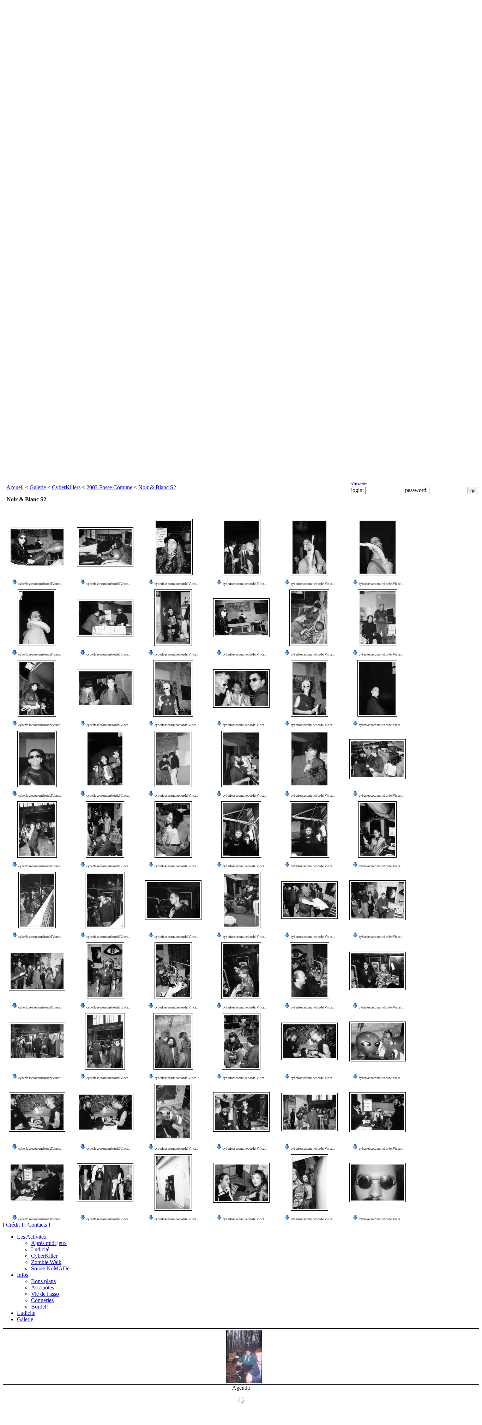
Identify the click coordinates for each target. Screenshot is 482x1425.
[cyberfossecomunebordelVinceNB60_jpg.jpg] (309, 1182)
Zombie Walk (46, 1262)
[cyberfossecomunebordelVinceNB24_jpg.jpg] (241, 759)
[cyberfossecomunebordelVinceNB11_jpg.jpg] (105, 617)
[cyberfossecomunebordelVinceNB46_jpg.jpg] (105, 1041)
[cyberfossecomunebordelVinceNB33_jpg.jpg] (37, 900)
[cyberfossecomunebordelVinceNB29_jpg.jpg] (173, 829)
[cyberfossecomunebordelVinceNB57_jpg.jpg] (37, 1182)
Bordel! (39, 1307)
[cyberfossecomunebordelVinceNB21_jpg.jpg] (37, 759)
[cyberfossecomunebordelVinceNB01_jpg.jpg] (241, 617)
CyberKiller (44, 1256)
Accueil (15, 487)
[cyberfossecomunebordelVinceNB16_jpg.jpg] (173, 688)
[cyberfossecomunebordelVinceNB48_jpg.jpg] (241, 1041)
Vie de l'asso (45, 1294)
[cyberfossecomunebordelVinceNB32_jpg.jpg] (377, 829)
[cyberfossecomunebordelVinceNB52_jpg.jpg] (105, 1112)
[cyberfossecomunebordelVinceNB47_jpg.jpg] (173, 1041)
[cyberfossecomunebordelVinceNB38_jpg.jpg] (377, 900)
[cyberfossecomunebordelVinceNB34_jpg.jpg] (105, 900)
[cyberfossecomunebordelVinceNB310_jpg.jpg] (377, 1182)
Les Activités (31, 1237)
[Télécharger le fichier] (15, 584)
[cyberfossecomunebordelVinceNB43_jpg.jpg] (309, 970)
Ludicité (40, 1249)
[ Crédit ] (13, 1225)
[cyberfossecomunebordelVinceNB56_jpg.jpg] (377, 1112)
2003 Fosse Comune (109, 487)
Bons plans (43, 1281)
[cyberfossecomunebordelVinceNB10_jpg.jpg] (37, 617)
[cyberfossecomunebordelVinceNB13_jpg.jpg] (377, 617)
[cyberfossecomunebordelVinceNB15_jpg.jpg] (105, 688)
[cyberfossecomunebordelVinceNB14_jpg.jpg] (37, 688)
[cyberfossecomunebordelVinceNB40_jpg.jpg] (105, 970)
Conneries (42, 1300)
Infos (22, 1275)
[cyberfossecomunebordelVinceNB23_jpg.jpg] (173, 759)
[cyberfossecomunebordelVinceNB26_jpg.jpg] (377, 759)
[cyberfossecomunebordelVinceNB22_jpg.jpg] (105, 759)
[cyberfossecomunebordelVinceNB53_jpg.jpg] (173, 1112)
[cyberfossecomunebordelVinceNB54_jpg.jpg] (241, 1112)
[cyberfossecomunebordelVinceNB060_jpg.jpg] (241, 1183)
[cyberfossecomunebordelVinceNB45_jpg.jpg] (37, 1041)
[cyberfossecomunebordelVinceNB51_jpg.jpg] (37, 1112)
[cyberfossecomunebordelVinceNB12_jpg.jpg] (309, 617)
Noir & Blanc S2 (157, 487)
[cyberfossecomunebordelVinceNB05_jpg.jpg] (173, 547)
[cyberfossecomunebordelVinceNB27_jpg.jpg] (37, 829)
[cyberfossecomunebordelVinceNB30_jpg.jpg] (241, 829)
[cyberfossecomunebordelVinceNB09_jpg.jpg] (377, 547)
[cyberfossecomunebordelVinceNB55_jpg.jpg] (309, 1112)
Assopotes (42, 1288)
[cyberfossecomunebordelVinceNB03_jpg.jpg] (37, 547)
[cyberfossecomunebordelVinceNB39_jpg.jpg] (37, 970)
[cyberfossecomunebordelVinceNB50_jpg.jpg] (377, 1041)
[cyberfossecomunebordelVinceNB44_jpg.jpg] (377, 971)
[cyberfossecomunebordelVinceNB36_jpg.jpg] (241, 900)
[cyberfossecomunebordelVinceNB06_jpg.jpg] (241, 547)
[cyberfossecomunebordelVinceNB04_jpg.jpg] (105, 547)
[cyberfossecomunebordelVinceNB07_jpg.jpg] (309, 547)
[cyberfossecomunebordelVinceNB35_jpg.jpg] (173, 900)
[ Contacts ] (37, 1225)
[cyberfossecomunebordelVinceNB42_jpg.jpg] (241, 970)
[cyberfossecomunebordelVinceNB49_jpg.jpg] (309, 1041)
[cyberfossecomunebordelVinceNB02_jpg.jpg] (173, 617)
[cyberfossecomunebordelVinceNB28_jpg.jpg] (105, 829)
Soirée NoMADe (50, 1268)
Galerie (38, 487)
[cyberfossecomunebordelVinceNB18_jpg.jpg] (241, 688)
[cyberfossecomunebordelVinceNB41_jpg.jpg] (173, 970)
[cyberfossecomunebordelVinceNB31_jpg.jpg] (309, 829)
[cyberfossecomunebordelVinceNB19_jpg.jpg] (309, 688)
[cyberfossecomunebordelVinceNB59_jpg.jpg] (173, 1182)
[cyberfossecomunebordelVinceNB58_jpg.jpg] (105, 1182)
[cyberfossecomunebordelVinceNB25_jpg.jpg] (309, 759)
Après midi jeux (49, 1243)
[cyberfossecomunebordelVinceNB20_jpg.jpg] (377, 688)
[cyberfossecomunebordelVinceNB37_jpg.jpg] (309, 900)
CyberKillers (66, 487)
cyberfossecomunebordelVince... (40, 584)
